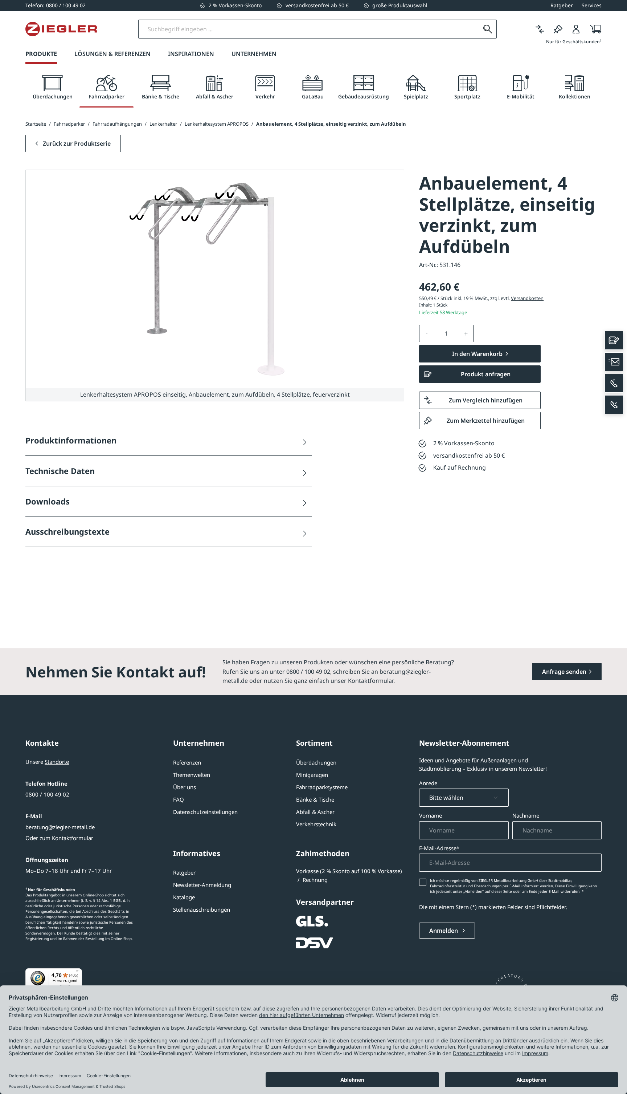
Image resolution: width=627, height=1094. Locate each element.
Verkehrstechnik (316, 824)
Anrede (428, 783)
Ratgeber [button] (561, 5)
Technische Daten (60, 470)
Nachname (525, 815)
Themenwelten (191, 774)
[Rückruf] (614, 404)
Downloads (47, 501)
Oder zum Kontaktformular (59, 838)
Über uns (184, 787)
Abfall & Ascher (315, 811)
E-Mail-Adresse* (439, 848)
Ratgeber (184, 872)
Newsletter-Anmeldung (202, 884)
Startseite (35, 124)
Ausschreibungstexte (67, 531)
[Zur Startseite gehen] (61, 29)
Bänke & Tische (315, 799)
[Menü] (77, 972)
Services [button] (592, 5)
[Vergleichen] (540, 29)
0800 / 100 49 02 (47, 794)
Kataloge (184, 897)
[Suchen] (487, 29)
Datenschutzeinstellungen (205, 811)
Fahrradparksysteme (322, 787)
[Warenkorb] (593, 29)
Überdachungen (316, 762)
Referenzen (187, 762)
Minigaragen (312, 774)
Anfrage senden (564, 672)
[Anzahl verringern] (426, 333)
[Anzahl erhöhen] (466, 333)
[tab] (52, 87)
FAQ (178, 799)
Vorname (430, 815)
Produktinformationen (70, 440)
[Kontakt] (614, 340)
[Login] (576, 29)
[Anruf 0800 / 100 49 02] (614, 383)
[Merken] (558, 29)
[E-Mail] (614, 361)
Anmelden (444, 931)
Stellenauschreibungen (201, 909)
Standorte (57, 761)
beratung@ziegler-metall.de (60, 827)
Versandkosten (527, 298)
